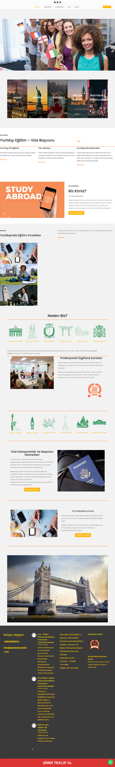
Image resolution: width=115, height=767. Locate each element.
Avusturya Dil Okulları (32, 341)
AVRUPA (17, 97)
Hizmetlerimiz (59, 7)
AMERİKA (37, 97)
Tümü (78, 141)
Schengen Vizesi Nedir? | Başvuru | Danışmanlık (70, 636)
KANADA (57, 97)
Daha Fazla (3, 159)
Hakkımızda (47, 7)
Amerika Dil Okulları (15, 433)
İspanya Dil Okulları (99, 341)
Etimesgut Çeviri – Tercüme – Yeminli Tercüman (68, 661)
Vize (69, 7)
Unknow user (43, 724)
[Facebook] (55, 2)
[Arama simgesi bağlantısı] (4, 2)
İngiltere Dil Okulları (32, 433)
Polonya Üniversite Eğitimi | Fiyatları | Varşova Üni (71, 642)
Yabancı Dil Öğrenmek (42, 729)
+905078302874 (11, 641)
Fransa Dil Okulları (66, 433)
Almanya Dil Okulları (49, 433)
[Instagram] (57, 2)
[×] (110, 762)
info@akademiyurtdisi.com (15, 650)
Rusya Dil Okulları (82, 433)
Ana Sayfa (37, 7)
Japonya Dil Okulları (66, 341)
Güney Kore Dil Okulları (99, 433)
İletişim (77, 7)
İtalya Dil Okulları (82, 341)
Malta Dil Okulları (49, 341)
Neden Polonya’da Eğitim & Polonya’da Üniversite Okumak (46, 638)
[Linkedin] (60, 2)
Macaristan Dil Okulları (16, 341)
